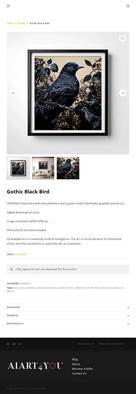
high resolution (98, 287)
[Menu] (8, 5)
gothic (70, 287)
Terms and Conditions (111, 344)
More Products (15, 323)
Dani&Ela (20, 254)
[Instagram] (14, 344)
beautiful (20, 287)
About (76, 364)
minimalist (117, 287)
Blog (75, 359)
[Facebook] (8, 344)
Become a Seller (82, 369)
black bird (50, 287)
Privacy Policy (86, 344)
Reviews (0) (12, 315)
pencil (11, 291)
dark (61, 287)
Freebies (25, 283)
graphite (81, 287)
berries (31, 287)
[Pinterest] (19, 344)
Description (13, 307)
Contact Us (79, 373)
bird (40, 287)
